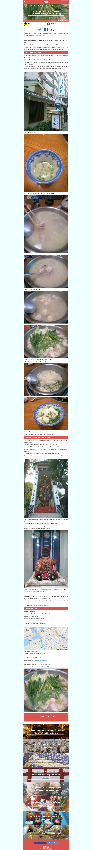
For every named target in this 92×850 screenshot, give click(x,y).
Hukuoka (26, 5)
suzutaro (30, 25)
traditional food (41, 5)
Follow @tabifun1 (53, 842)
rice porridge (48, 5)
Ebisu (53, 5)
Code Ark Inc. (49, 848)
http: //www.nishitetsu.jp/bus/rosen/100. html (41, 666)
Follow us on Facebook (40, 842)
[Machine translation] (55, 25)
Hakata (30, 5)
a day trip (35, 5)
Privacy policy (46, 846)
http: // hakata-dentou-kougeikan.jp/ (39, 660)
